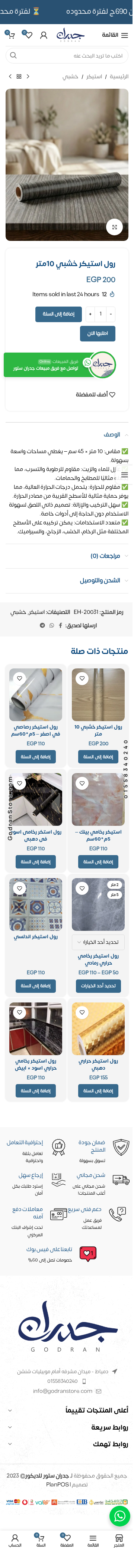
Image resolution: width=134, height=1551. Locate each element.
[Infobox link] (52, 1255)
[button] (98, 756)
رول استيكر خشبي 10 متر (98, 730)
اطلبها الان (97, 333)
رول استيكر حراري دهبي (98, 1064)
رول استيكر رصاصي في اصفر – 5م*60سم (35, 730)
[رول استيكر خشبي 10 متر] (98, 694)
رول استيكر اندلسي (36, 937)
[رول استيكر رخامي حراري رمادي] (98, 904)
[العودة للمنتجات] (19, 76)
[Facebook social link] (60, 626)
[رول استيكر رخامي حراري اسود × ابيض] (35, 1028)
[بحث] (13, 55)
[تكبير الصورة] (114, 227)
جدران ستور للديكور (47, 1475)
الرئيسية (119, 76)
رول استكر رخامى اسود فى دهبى (35, 835)
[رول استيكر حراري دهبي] (98, 1028)
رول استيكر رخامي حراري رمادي (98, 959)
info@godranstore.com (62, 1391)
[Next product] (10, 76)
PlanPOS (58, 1484)
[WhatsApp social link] (51, 626)
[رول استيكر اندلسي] (35, 904)
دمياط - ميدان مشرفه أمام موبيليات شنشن (62, 1371)
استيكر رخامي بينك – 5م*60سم (98, 835)
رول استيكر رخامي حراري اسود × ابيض (36, 1064)
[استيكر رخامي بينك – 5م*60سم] (98, 799)
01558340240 (62, 1381)
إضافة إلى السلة (58, 314)
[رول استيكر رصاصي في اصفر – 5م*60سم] (35, 694)
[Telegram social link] (42, 626)
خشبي (71, 76)
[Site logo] (70, 35)
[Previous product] (27, 76)
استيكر (94, 76)
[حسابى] (43, 35)
